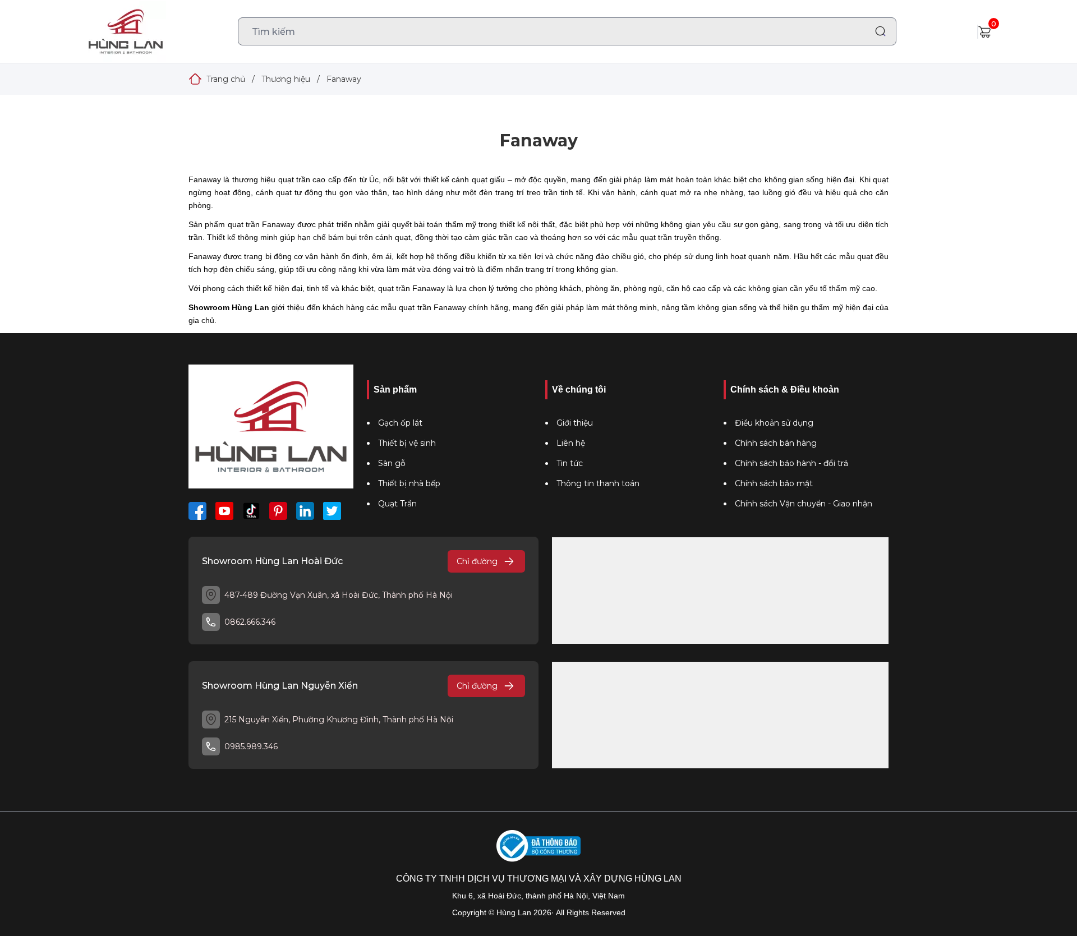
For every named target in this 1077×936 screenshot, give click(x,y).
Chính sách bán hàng (776, 443)
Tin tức (569, 463)
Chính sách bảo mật (774, 483)
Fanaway (343, 79)
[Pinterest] (278, 511)
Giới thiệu (574, 423)
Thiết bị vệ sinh (407, 443)
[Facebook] (197, 511)
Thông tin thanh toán (597, 483)
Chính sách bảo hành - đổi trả (791, 463)
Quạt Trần (397, 504)
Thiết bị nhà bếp (409, 483)
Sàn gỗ (392, 463)
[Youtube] (224, 511)
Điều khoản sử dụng (774, 423)
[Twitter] (332, 511)
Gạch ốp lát (400, 423)
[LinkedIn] (305, 511)
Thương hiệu (285, 79)
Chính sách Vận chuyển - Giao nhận (803, 504)
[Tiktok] (251, 511)
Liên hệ (570, 443)
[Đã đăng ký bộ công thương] (538, 846)
